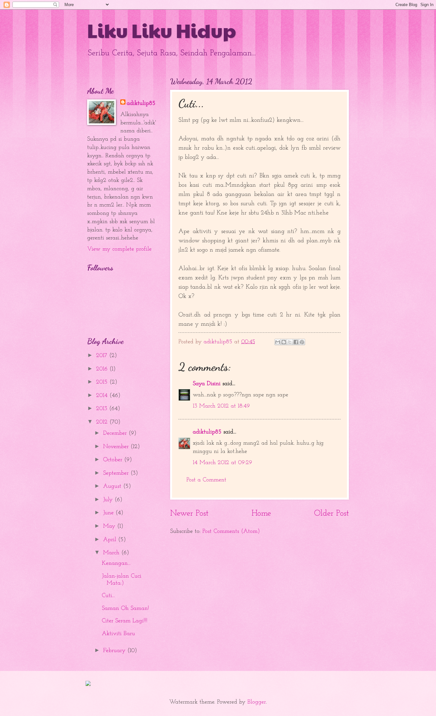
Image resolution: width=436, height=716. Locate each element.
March (112, 553)
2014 (102, 396)
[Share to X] (290, 342)
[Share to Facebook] (296, 342)
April (110, 540)
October (113, 460)
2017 (102, 356)
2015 (102, 382)
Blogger (256, 702)
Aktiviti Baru (118, 634)
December (116, 433)
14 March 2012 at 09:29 (222, 463)
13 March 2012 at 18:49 (221, 406)
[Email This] (277, 342)
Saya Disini (207, 384)
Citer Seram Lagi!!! (124, 621)
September (117, 473)
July (109, 500)
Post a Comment (206, 480)
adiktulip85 (207, 432)
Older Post (331, 514)
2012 (102, 422)
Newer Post (189, 514)
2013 (102, 409)
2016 (102, 369)
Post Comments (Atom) (231, 531)
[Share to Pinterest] (302, 342)
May (110, 526)
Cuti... (108, 596)
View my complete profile (119, 249)
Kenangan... (116, 563)
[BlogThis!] (284, 342)
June (109, 513)
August (113, 486)
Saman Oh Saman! (125, 608)
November (117, 447)
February (115, 651)
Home (261, 514)
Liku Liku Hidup (161, 30)
